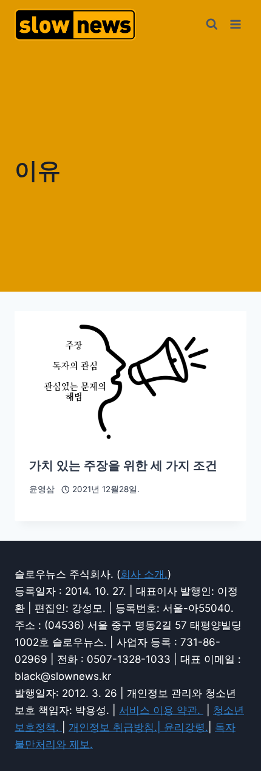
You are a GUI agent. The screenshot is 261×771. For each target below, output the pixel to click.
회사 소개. (144, 574)
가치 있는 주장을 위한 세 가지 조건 (123, 465)
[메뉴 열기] (235, 24)
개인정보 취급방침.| (116, 727)
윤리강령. (186, 727)
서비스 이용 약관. (161, 710)
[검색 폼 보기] (212, 24)
